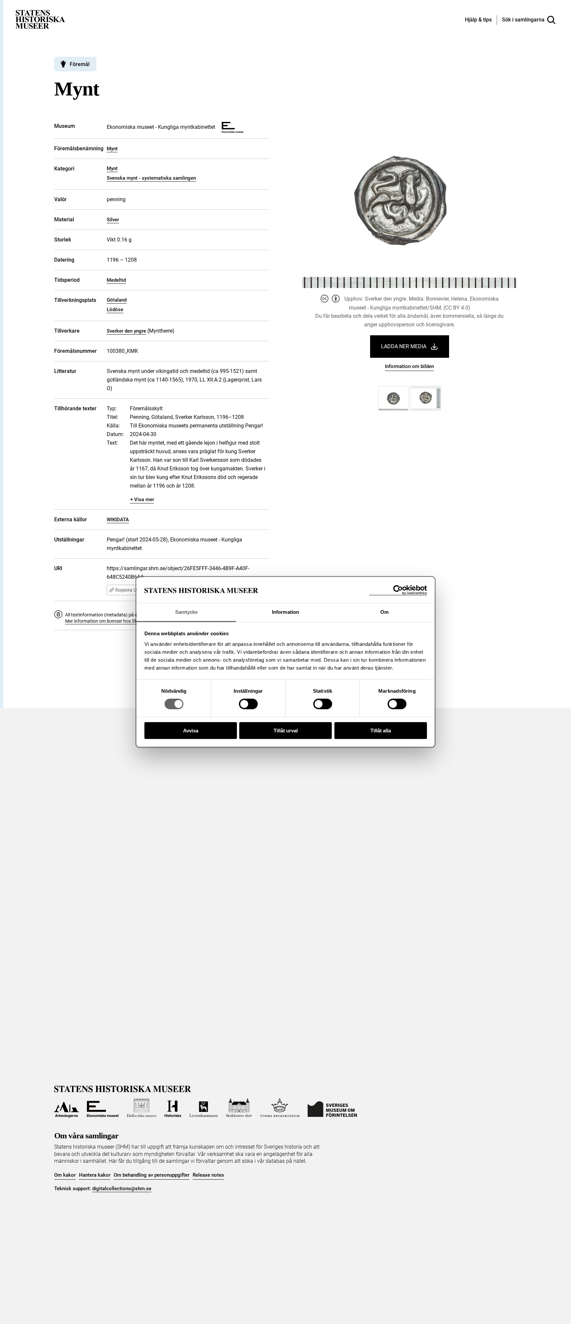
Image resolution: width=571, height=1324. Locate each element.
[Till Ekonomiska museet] (103, 1108)
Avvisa (190, 730)
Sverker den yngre (126, 331)
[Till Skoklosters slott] (239, 1108)
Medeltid (116, 280)
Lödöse (115, 310)
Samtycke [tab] (186, 612)
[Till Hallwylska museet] (141, 1108)
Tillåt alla (380, 730)
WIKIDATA (118, 520)
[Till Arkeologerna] (66, 1108)
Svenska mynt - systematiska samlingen (151, 178)
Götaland (117, 300)
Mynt (112, 149)
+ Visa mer (142, 499)
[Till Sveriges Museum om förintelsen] (332, 1108)
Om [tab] (384, 612)
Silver (113, 220)
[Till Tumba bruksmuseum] (280, 1108)
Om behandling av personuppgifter (151, 1175)
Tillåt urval (286, 730)
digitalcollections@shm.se (121, 1189)
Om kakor (65, 1175)
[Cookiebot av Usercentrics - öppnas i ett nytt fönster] (398, 590)
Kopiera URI (128, 590)
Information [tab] (285, 612)
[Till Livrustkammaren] (203, 1108)
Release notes (208, 1175)
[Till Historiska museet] (173, 1108)
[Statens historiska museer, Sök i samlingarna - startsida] (40, 19)
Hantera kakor (94, 1175)
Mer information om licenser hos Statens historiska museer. (125, 621)
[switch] (248, 704)
